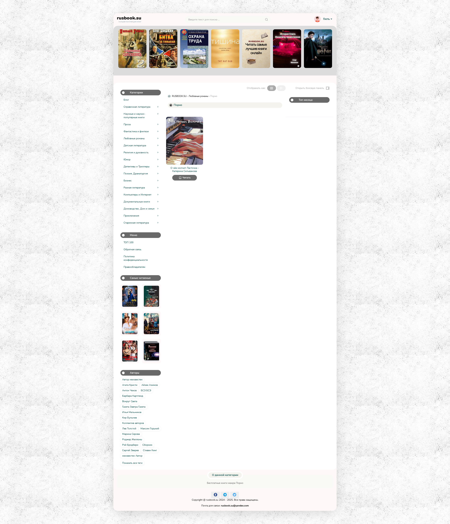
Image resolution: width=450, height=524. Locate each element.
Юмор (127, 159)
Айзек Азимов (150, 385)
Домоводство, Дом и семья (139, 208)
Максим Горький (149, 428)
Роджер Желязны (132, 439)
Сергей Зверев (130, 450)
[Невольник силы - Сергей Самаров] (151, 296)
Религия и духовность (136, 152)
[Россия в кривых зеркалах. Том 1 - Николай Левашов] (151, 351)
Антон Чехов (129, 390)
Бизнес (128, 180)
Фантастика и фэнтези (136, 131)
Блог (126, 99)
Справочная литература (137, 107)
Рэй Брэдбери (130, 445)
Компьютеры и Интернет (137, 194)
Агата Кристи (129, 385)
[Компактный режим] (271, 88)
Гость (326, 19)
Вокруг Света (129, 401)
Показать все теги (132, 463)
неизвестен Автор (132, 455)
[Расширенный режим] (281, 88)
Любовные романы (134, 138)
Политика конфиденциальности (136, 258)
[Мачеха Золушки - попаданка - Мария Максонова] (129, 296)
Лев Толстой (129, 428)
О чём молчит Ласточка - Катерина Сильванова (185, 169)
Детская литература (135, 145)
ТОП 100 (128, 242)
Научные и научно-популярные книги (134, 115)
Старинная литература (136, 222)
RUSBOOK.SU (179, 96)
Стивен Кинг (150, 450)
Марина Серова (131, 434)
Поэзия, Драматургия (136, 173)
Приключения (131, 215)
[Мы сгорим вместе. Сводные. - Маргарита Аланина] (129, 351)
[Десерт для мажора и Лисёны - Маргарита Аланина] (129, 323)
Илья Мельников (131, 412)
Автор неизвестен (132, 379)
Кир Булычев (129, 417)
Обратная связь (132, 249)
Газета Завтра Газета (133, 406)
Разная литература (134, 187)
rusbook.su (212, 500)
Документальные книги (137, 201)
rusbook (129, 19)
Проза (127, 124)
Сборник (147, 445)
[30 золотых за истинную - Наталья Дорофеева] (151, 323)
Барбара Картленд (132, 396)
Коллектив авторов (133, 423)
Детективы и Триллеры (136, 166)
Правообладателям (134, 267)
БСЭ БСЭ (146, 390)
